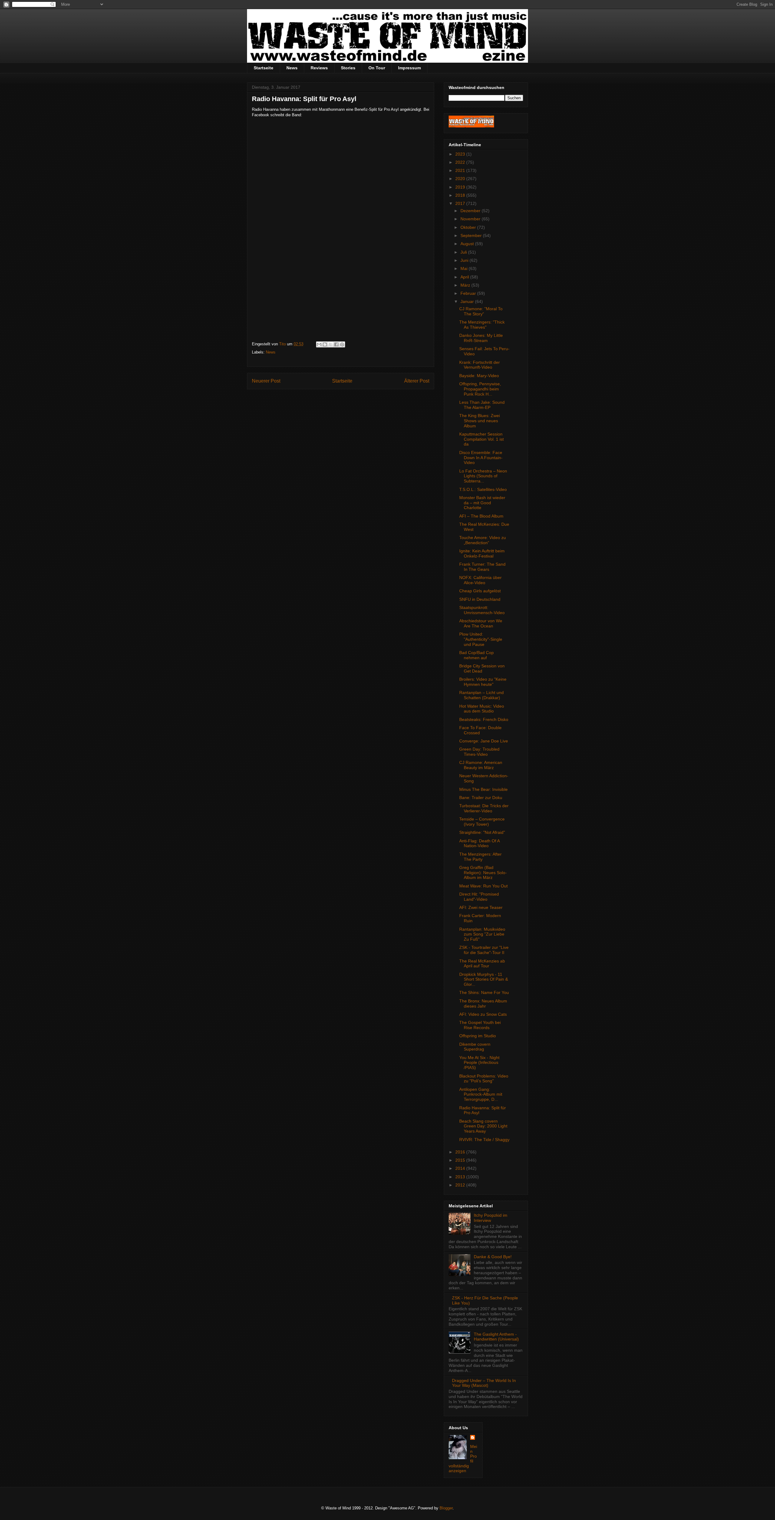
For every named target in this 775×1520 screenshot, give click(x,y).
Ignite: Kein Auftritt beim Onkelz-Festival (482, 553)
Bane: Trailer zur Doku (480, 797)
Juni (465, 260)
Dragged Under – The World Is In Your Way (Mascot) (484, 1383)
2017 (460, 203)
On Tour (376, 67)
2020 (460, 178)
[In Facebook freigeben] (336, 344)
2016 (460, 1152)
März (465, 285)
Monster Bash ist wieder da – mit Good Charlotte (482, 502)
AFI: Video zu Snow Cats (483, 1014)
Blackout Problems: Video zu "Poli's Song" (483, 1079)
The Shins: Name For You (484, 992)
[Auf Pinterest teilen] (342, 344)
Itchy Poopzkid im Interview (490, 1218)
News (292, 67)
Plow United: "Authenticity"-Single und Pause (480, 639)
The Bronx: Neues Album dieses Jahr (483, 1003)
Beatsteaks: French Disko (483, 719)
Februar (468, 293)
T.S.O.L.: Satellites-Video (483, 489)
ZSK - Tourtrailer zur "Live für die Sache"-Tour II (484, 950)
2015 (460, 1160)
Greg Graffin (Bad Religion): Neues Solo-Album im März (483, 872)
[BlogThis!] (325, 344)
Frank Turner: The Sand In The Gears (482, 567)
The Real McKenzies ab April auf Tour (482, 964)
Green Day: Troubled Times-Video (479, 752)
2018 (460, 195)
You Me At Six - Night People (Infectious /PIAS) (479, 1062)
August (467, 243)
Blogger (446, 1508)
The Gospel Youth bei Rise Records (480, 1025)
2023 (460, 154)
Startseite (263, 67)
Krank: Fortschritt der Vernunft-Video (479, 365)
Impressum (409, 67)
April (465, 277)
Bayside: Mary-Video (479, 375)
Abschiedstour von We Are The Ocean (480, 623)
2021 (460, 170)
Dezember (471, 210)
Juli (464, 252)
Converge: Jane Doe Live (483, 741)
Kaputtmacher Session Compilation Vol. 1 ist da (481, 439)
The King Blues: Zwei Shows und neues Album (479, 420)
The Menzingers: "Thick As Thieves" (482, 325)
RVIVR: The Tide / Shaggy (484, 1139)
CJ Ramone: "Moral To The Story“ (481, 311)
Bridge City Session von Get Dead (482, 668)
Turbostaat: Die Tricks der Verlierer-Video (484, 808)
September (471, 235)
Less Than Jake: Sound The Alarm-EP (482, 405)
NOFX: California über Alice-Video (480, 580)
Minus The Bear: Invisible (483, 789)
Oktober (468, 227)
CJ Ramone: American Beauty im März (480, 765)
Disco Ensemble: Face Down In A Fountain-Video (481, 457)
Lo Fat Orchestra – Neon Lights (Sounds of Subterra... (483, 476)
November (471, 218)
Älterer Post (416, 380)
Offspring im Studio (477, 1035)
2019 (460, 187)
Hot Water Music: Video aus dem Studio (481, 709)
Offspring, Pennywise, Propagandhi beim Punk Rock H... (480, 388)
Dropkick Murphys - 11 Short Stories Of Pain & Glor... (483, 979)
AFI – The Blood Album (481, 516)
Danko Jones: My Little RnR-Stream (481, 338)
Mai (464, 268)
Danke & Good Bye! (493, 1256)
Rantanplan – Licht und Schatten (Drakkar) (481, 695)
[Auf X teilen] (331, 344)
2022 (460, 162)
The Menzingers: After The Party (480, 857)
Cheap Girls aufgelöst (480, 590)
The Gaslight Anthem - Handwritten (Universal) (496, 1337)
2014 (460, 1168)
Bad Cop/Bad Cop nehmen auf (476, 655)
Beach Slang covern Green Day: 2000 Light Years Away (483, 1126)
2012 (460, 1185)
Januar (467, 301)
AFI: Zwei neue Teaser (481, 907)
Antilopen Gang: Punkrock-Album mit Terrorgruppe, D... (480, 1094)
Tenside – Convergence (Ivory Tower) (482, 822)
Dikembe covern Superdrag (474, 1047)
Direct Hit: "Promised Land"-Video (479, 897)
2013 (460, 1176)
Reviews (319, 67)
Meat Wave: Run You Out (483, 885)
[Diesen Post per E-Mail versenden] (319, 344)
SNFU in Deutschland (479, 599)
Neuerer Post (266, 380)
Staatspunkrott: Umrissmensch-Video (482, 610)
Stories (348, 67)
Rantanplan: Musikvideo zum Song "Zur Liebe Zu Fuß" (482, 934)
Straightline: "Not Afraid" (482, 832)
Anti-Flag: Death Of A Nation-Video (479, 843)
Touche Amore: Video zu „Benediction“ (482, 540)
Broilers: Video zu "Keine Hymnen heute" (482, 682)
